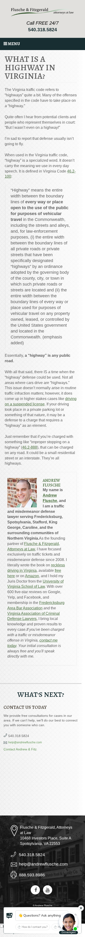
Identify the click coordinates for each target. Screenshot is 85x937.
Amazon (32, 576)
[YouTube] (47, 889)
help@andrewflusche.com (25, 742)
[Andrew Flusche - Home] (42, 12)
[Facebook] (35, 889)
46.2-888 (29, 447)
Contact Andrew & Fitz (20, 749)
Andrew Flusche (51, 483)
